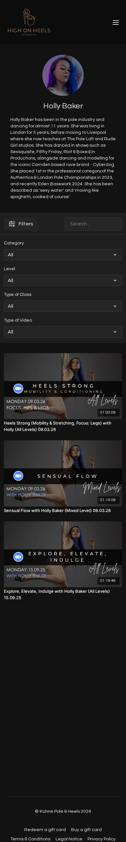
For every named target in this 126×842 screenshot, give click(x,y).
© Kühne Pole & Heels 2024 (63, 811)
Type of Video (18, 320)
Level (9, 269)
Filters (26, 223)
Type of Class (17, 294)
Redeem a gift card (45, 830)
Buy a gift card (86, 830)
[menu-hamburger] (116, 22)
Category (14, 243)
